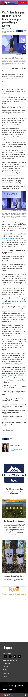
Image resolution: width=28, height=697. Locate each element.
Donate (23, 2)
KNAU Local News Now (14, 489)
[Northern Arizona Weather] (14, 508)
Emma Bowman (10, 29)
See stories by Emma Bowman (16, 450)
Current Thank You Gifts (13, 576)
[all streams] (26, 695)
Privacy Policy (6, 663)
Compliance (6, 673)
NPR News (5, 434)
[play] (2, 695)
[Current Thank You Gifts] (14, 556)
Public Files (5, 666)
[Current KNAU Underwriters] (14, 591)
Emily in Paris (6, 139)
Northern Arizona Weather (14, 521)
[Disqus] (14, 621)
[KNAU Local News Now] (14, 473)
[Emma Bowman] (5, 447)
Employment (6, 670)
